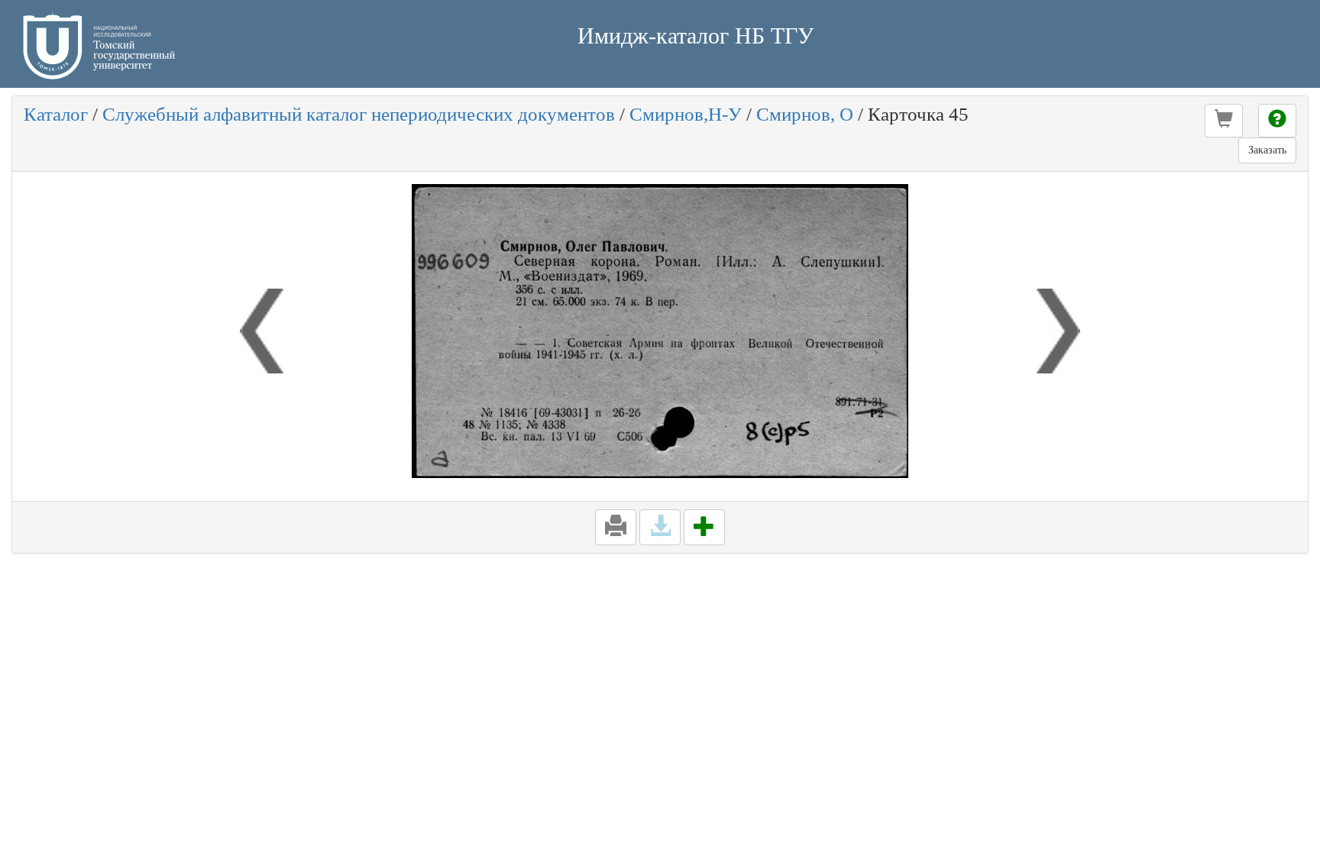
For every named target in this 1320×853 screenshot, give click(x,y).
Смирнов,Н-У (685, 114)
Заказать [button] (1267, 150)
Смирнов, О (804, 114)
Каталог (56, 114)
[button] (1224, 120)
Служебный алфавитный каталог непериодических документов (358, 114)
